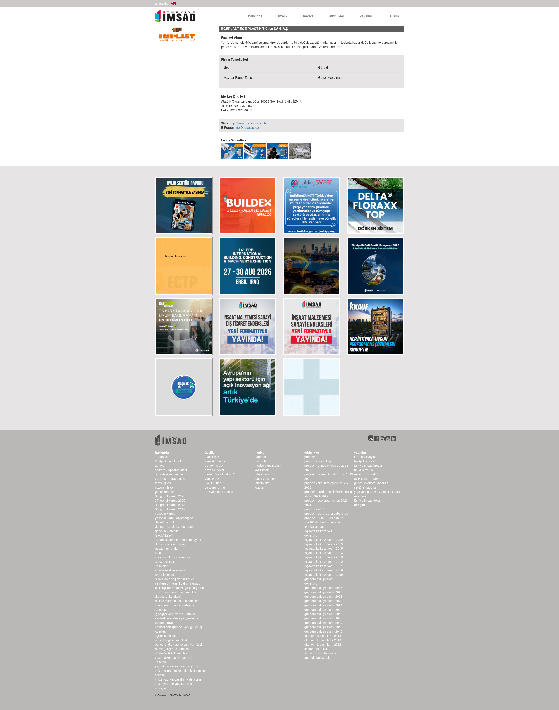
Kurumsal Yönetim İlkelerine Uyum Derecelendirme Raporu (178, 541)
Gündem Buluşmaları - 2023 (323, 596)
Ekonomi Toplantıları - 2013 (322, 640)
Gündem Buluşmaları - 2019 (323, 614)
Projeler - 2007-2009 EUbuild (324, 518)
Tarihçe (159, 465)
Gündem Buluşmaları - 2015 (323, 631)
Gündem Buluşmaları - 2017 (323, 622)
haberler (260, 456)
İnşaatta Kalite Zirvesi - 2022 (323, 539)
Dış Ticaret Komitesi (168, 596)
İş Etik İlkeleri (164, 535)
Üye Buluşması (314, 526)
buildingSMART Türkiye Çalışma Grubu (179, 587)
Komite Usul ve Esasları (170, 570)
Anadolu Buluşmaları (318, 657)
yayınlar (366, 16)
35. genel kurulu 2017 (170, 509)
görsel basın (263, 474)
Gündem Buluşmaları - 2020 (323, 609)
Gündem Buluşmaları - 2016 (323, 627)
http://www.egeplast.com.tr (248, 123)
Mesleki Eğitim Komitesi (171, 640)
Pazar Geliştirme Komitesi (172, 649)
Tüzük (158, 553)
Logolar (259, 487)
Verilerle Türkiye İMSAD (170, 478)
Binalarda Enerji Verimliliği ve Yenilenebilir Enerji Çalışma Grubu (177, 581)
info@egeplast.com (248, 127)
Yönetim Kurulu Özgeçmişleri (174, 518)
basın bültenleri (265, 478)
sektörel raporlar (365, 487)
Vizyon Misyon (164, 487)
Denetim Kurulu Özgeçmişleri (174, 526)
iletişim (393, 16)
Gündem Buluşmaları (318, 579)
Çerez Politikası (165, 561)
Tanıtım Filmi (262, 483)
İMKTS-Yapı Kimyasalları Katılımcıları (178, 679)
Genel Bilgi (311, 535)
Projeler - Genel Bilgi (318, 461)
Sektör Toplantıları (316, 649)
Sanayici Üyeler (215, 461)
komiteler (161, 566)
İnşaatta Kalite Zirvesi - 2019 (323, 544)
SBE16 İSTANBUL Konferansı (322, 522)
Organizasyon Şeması (169, 474)
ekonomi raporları (366, 474)
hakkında (255, 16)
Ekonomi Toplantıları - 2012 (322, 644)
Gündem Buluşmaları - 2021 (323, 605)
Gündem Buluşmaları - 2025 (323, 587)
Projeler (309, 456)
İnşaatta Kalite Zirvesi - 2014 (323, 553)
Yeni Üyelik (212, 478)
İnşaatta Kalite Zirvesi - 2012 (323, 561)
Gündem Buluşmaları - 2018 (323, 618)
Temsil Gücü (163, 483)
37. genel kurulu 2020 (170, 500)
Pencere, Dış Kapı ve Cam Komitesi (178, 644)
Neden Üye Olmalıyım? (220, 474)
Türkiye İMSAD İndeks (219, 491)
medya (308, 16)
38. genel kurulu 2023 (170, 496)
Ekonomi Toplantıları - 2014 (322, 635)
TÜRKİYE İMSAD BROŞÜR (368, 465)
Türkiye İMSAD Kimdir (169, 461)
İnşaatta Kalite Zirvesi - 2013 (323, 557)
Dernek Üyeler (214, 465)
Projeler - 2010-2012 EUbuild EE (326, 513)
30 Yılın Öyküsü (364, 470)
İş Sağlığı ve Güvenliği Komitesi (175, 614)
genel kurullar (164, 491)
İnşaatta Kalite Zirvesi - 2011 (323, 566)
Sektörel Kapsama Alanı (171, 470)
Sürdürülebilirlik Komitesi (171, 653)
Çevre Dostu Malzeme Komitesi (176, 592)
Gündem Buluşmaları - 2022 (323, 601)
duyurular (261, 461)
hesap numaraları (167, 548)
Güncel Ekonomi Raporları (371, 483)
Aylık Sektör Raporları (368, 478)
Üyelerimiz (212, 456)
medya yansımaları (268, 465)
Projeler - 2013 (314, 509)
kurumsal (161, 456)
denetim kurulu (165, 522)
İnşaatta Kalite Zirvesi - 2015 (323, 548)
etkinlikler (336, 16)
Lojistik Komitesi (165, 635)
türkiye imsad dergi (367, 500)
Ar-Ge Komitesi (164, 574)
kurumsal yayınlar (366, 456)
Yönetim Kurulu (165, 513)
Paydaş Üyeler (214, 470)
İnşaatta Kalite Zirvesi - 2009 (323, 574)
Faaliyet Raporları (365, 461)
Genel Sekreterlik (166, 531)
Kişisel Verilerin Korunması (172, 557)
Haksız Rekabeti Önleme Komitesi (177, 601)
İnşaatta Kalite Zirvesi (318, 531)
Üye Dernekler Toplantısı (320, 653)
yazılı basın (262, 470)
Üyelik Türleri (213, 483)
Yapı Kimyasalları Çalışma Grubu (176, 666)
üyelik (282, 16)
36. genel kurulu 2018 (170, 504)
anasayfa (161, 3)
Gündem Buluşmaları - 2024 (323, 592)
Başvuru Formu (215, 487)
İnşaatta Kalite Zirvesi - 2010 (323, 570)
